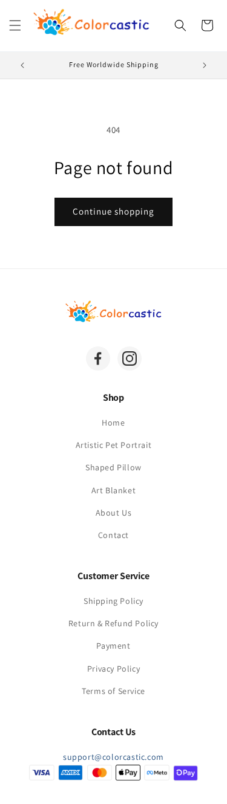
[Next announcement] (204, 65)
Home (113, 422)
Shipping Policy (113, 600)
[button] (15, 25)
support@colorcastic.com (113, 756)
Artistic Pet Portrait (114, 444)
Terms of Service (113, 691)
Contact (113, 535)
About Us (114, 512)
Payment (113, 645)
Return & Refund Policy (113, 623)
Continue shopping (113, 211)
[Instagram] (129, 358)
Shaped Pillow (113, 467)
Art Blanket (113, 490)
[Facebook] (98, 358)
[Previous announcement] (22, 65)
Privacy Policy (113, 668)
